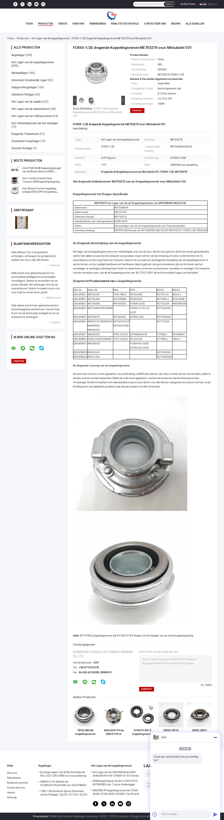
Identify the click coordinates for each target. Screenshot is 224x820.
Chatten (137, 110)
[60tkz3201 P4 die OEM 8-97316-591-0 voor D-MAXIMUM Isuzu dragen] (114, 714)
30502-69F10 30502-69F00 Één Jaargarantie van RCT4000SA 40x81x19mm (171, 732)
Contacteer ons (155, 23)
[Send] (215, 814)
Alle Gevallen (195, 23)
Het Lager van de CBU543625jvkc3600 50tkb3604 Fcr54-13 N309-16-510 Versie (116, 774)
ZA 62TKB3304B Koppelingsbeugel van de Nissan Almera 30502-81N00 (41, 171)
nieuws (175, 23)
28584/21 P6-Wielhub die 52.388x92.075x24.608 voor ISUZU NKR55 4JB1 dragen (63, 784)
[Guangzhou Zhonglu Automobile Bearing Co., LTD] (112, 15)
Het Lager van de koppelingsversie (50, 38)
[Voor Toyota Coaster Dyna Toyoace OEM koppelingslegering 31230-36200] (15, 180)
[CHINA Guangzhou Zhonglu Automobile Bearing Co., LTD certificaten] (21, 222)
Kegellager (18, 55)
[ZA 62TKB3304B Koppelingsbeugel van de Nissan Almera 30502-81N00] (15, 170)
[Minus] (215, 737)
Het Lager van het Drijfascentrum (31, 116)
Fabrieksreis (97, 23)
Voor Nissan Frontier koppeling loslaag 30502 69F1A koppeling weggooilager (39, 192)
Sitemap (12, 797)
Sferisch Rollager (22, 148)
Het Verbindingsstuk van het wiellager (34, 123)
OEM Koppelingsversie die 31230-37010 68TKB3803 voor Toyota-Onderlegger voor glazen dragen (115, 783)
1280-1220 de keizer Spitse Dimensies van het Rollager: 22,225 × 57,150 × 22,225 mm (63, 793)
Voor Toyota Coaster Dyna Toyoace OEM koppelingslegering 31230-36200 (40, 181)
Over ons (78, 23)
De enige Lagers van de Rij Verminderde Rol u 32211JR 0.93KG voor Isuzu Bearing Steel (63, 774)
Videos (62, 23)
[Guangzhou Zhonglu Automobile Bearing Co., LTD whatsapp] (25, 348)
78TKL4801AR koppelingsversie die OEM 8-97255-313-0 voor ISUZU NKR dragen (85, 732)
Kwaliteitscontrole (125, 23)
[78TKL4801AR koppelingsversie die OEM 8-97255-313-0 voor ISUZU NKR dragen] (85, 714)
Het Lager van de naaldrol (27, 101)
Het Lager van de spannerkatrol (30, 109)
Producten (45, 23)
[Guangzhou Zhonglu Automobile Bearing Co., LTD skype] (43, 348)
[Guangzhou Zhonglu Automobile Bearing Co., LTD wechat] (34, 348)
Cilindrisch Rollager (22, 94)
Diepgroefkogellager (24, 87)
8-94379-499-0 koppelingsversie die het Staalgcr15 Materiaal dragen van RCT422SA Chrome (142, 732)
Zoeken (169, 4)
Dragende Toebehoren (25, 134)
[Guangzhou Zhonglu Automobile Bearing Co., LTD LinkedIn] (29, 4)
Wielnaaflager (19, 73)
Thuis (29, 23)
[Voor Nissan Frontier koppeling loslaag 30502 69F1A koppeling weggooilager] (15, 190)
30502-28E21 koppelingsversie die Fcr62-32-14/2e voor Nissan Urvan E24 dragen (199, 732)
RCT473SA (86, 635)
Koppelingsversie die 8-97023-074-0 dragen (117, 635)
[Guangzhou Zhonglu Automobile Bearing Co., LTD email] (15, 348)
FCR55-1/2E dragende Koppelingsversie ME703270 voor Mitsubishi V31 (97, 112)
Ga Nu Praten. (188, 4)
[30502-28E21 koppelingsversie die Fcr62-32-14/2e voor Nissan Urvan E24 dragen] (199, 714)
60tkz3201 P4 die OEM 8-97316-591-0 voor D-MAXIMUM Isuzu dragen (114, 732)
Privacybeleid (40, 816)
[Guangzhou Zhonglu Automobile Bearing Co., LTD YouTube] (36, 4)
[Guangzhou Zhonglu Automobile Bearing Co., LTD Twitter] (22, 4)
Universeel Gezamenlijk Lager (29, 80)
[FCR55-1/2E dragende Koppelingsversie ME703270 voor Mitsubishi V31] (97, 74)
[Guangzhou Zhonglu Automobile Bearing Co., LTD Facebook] (15, 4)
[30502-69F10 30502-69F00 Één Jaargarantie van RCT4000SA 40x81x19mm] (171, 714)
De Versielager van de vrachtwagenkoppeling (168, 635)
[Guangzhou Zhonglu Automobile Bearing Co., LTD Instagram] (43, 4)
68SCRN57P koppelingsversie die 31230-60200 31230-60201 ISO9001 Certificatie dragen (116, 792)
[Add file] (154, 814)
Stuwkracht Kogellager (25, 141)
